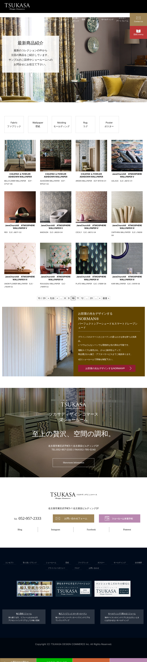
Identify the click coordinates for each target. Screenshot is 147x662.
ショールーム (43, 19)
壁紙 (83, 19)
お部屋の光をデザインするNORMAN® (105, 368)
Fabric (14, 124)
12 (82, 298)
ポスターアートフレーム (122, 19)
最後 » (106, 298)
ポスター (101, 562)
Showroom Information (73, 462)
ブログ (77, 568)
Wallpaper (37, 124)
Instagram (55, 529)
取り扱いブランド (75, 19)
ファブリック (83, 562)
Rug (85, 124)
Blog (20, 529)
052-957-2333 (64, 449)
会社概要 (138, 562)
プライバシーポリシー (56, 568)
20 (91, 298)
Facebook (91, 529)
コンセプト (65, 19)
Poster (109, 124)
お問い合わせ (94, 568)
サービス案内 (29, 19)
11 (78, 298)
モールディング (107, 19)
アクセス (54, 19)
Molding (62, 124)
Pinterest (127, 529)
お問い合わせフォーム (75, 518)
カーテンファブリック (93, 19)
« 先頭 (51, 298)
